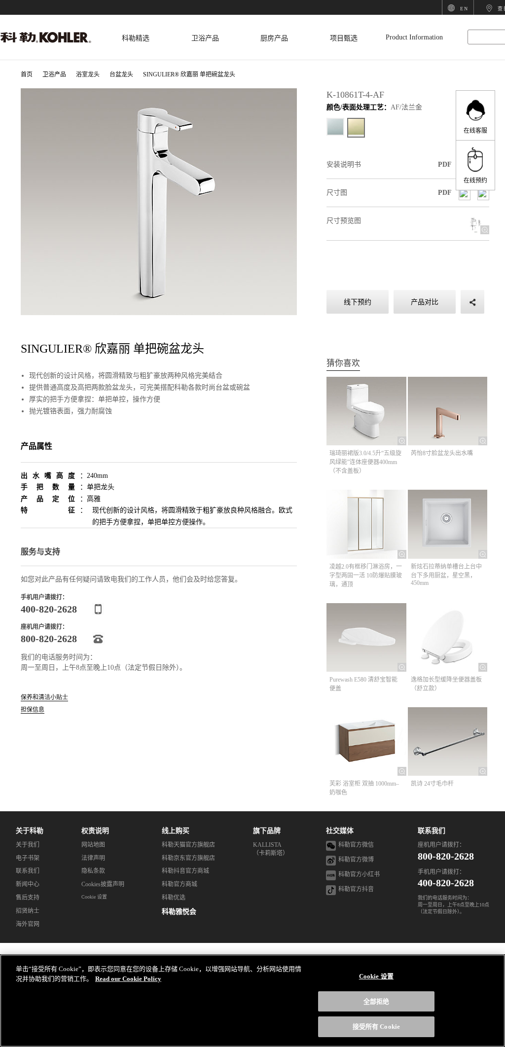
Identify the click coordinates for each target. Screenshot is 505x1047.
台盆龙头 (121, 74)
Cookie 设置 (94, 897)
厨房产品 (274, 38)
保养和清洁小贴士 (44, 697)
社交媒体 (340, 830)
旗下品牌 (267, 830)
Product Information (414, 37)
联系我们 (431, 830)
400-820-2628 (446, 882)
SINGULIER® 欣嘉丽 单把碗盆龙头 (189, 74)
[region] (252, 1000)
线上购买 (175, 830)
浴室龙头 (88, 74)
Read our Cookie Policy (128, 978)
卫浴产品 (205, 38)
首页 (27, 74)
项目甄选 (344, 38)
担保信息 (32, 710)
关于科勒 (29, 830)
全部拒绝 (376, 1001)
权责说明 (95, 830)
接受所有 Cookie (376, 1026)
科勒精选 (135, 38)
